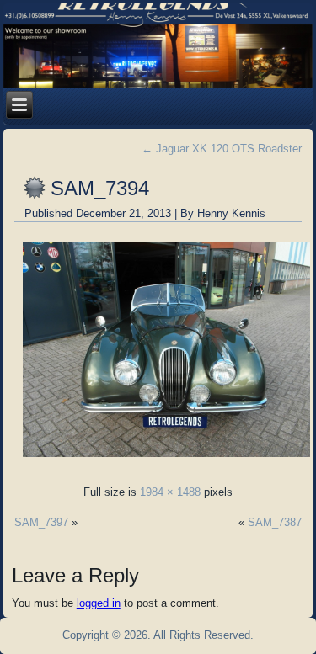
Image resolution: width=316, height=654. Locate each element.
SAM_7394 (100, 188)
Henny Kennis (231, 213)
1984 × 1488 (170, 492)
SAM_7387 (275, 522)
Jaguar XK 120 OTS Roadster (222, 148)
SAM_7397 (41, 522)
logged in (99, 603)
